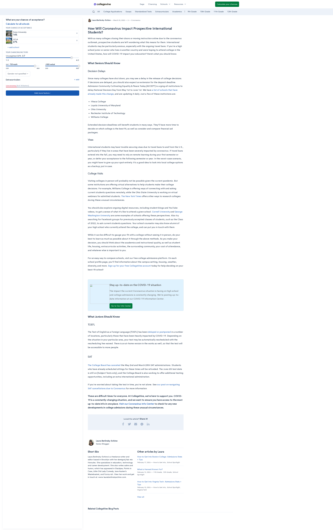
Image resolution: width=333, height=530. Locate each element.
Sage (142, 4)
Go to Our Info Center (121, 306)
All (98, 11)
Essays (128, 11)
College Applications (112, 11)
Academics (177, 11)
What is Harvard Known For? (150, 469)
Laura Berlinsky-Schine (101, 20)
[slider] (71, 58)
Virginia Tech (142, 490)
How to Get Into (159, 462)
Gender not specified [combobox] (17, 73)
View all (140, 497)
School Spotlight (173, 462)
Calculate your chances (227, 4)
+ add (76, 79)
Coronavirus (135, 20)
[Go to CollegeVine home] (102, 4)
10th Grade (205, 11)
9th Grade (192, 11)
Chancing (152, 4)
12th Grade (232, 11)
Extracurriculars (162, 11)
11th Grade (219, 11)
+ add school (13, 47)
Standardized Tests (143, 11)
